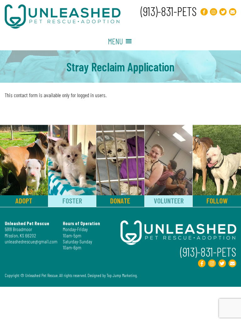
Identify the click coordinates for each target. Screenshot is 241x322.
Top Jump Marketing (122, 275)
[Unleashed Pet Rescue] (62, 26)
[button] (115, 41)
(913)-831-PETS (169, 11)
